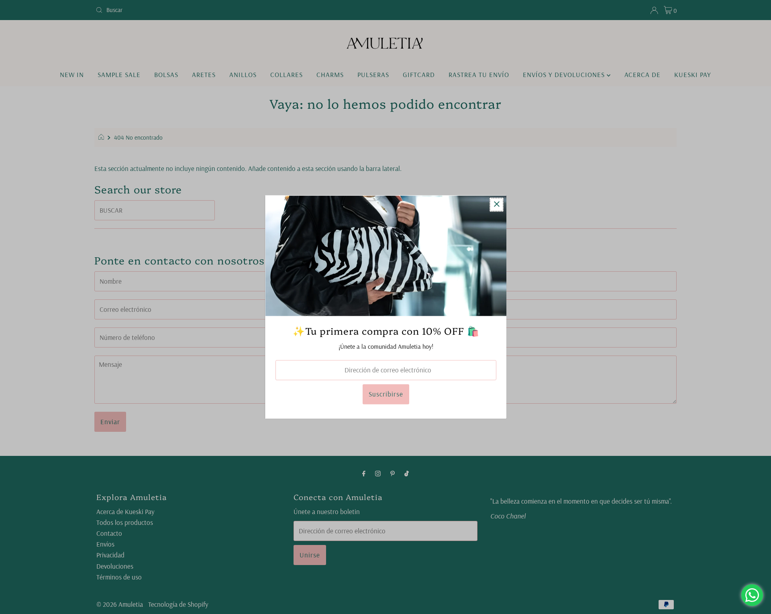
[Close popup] (497, 204)
